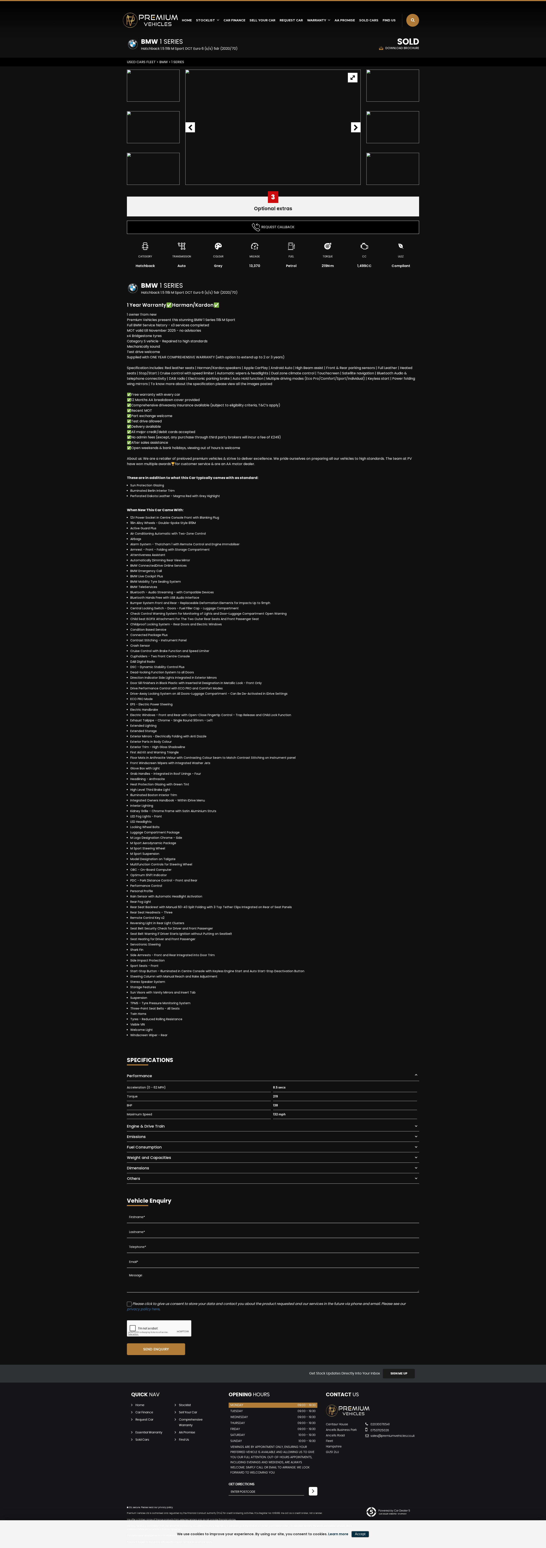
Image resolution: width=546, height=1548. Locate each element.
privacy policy (165, 1507)
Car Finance (234, 20)
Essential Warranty (148, 1432)
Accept (360, 1534)
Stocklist (205, 20)
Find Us (389, 20)
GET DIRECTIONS (241, 1484)
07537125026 (379, 1430)
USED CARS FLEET (141, 62)
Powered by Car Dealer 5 (394, 1510)
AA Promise (345, 20)
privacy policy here (143, 1309)
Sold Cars (368, 20)
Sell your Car (262, 20)
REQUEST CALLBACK (277, 227)
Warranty (316, 20)
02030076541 (380, 1424)
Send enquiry (156, 1349)
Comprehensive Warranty (191, 1422)
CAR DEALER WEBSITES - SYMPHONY (393, 1514)
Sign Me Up (399, 1373)
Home (187, 20)
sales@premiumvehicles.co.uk (385, 1435)
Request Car (291, 20)
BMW (163, 62)
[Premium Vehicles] (150, 20)
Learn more (338, 1534)
